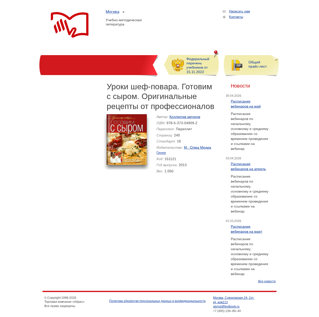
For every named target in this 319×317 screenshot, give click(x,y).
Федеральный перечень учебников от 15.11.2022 (197, 65)
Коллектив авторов (184, 117)
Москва (112, 12)
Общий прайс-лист (257, 64)
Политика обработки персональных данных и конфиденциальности (157, 301)
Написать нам (239, 11)
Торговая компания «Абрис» (69, 25)
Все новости (267, 281)
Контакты (236, 17)
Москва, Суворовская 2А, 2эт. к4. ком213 (233, 300)
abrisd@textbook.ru (226, 306)
